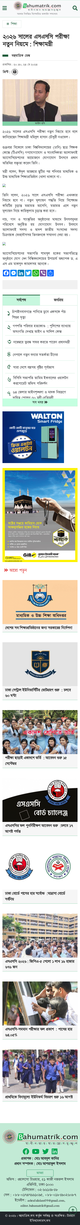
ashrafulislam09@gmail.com (45, 1200)
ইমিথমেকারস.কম (40, 1220)
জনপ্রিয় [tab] (58, 300)
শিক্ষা (13, 23)
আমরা (40, 1173)
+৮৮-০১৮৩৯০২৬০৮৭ (60, 1195)
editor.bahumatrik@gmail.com (40, 1205)
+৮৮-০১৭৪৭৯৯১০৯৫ (27, 1195)
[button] (4, 9)
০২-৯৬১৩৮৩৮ (48, 1189)
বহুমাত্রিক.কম (26, 1215)
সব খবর (38, 402)
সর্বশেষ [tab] (21, 300)
